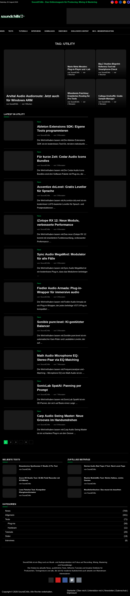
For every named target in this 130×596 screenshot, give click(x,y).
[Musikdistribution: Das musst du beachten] (75, 493)
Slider (66, 536)
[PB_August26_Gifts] (110, 119)
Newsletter (109, 591)
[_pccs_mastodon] (128, 2)
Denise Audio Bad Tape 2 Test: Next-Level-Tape (104, 466)
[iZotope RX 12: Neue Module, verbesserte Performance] (18, 225)
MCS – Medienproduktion (103, 31)
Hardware (67, 528)
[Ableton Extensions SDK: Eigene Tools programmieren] (18, 131)
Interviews (36, 31)
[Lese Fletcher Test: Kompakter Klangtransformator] (10, 493)
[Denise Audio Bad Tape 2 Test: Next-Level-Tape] (75, 469)
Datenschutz (121, 591)
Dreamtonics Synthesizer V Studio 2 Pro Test (38, 466)
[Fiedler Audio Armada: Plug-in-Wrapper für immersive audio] (18, 292)
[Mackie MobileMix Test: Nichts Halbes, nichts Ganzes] (75, 481)
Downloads (50, 31)
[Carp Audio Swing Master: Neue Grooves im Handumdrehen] (18, 420)
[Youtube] (116, 2)
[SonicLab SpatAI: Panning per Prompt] (18, 390)
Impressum (72, 593)
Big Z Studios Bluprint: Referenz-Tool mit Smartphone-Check (109, 66)
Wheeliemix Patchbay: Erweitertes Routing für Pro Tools (79, 96)
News (2, 31)
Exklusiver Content (80, 31)
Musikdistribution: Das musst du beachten (102, 490)
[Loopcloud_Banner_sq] (110, 182)
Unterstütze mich (95, 591)
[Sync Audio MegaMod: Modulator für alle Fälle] (18, 258)
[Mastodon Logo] (72, 580)
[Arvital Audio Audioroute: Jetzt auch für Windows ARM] (34, 78)
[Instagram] (112, 2)
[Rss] (124, 2)
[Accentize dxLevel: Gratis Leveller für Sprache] (18, 191)
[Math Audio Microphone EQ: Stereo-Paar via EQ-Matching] (18, 360)
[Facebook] (120, 2)
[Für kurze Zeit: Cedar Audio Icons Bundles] (18, 161)
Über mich (63, 31)
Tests (10, 31)
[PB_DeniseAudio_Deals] (98, 9)
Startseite (71, 591)
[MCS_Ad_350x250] (110, 150)
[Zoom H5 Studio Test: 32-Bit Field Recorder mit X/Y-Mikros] (10, 481)
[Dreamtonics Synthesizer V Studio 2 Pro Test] (10, 469)
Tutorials (23, 31)
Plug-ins (67, 523)
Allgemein (66, 515)
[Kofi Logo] (79, 580)
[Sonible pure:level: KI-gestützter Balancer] (18, 326)
